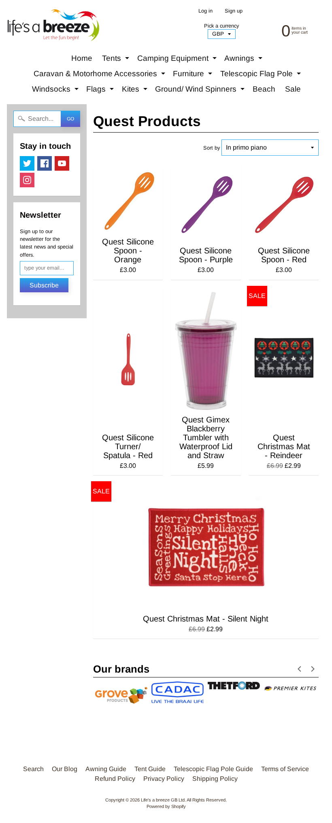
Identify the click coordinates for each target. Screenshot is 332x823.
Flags (101, 91)
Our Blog (64, 768)
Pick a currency (221, 26)
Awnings (244, 60)
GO (70, 119)
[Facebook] (44, 163)
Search (33, 768)
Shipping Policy (215, 778)
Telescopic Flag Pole (261, 75)
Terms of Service (285, 768)
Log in (205, 11)
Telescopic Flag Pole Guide (213, 768)
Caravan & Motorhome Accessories (100, 75)
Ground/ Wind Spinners (201, 91)
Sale (293, 89)
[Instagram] (27, 180)
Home (81, 58)
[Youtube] (62, 163)
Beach (264, 89)
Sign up (234, 11)
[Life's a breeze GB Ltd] (52, 25)
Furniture (193, 75)
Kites (135, 91)
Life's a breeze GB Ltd (163, 799)
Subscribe (44, 285)
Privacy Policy (163, 778)
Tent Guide (150, 768)
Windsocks (56, 91)
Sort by (211, 148)
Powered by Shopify (166, 806)
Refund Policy (115, 778)
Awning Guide (105, 768)
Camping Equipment (178, 60)
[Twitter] (27, 163)
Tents (116, 60)
